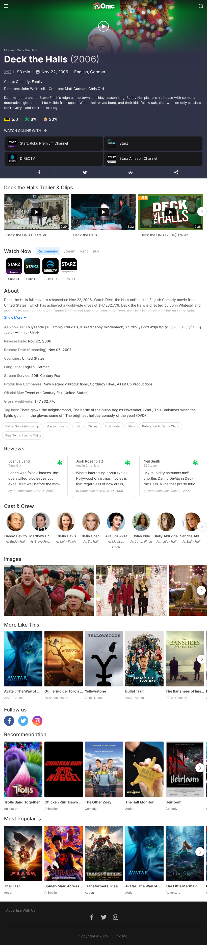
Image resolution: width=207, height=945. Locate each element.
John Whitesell (33, 88)
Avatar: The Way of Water (23, 691)
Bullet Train (135, 691)
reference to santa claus (160, 426)
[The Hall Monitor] (144, 769)
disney (93, 426)
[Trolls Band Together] (23, 769)
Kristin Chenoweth (91, 536)
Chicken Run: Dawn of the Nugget (63, 802)
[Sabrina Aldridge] (191, 521)
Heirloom (174, 802)
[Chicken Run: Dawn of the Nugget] (63, 769)
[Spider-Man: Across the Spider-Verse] (63, 853)
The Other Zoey (98, 802)
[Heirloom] (185, 769)
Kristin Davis (66, 536)
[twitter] (23, 724)
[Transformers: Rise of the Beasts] (104, 853)
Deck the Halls (27, 50)
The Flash (12, 886)
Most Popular (20, 819)
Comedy (23, 81)
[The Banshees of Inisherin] (185, 658)
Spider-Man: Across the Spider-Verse (63, 886)
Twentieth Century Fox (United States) (57, 392)
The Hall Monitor (139, 802)
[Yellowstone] (104, 658)
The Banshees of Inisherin (185, 691)
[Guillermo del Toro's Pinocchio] (63, 658)
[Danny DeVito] (15, 521)
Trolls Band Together (22, 802)
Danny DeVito (15, 536)
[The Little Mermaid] (185, 853)
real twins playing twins (23, 435)
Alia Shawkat (116, 536)
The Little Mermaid (182, 886)
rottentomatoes (23, 491)
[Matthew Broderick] (41, 521)
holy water (113, 426)
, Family (36, 81)
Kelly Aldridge (166, 536)
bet (77, 426)
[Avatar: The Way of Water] (23, 658)
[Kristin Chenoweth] (91, 521)
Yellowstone (95, 691)
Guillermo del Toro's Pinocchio (63, 691)
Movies (9, 50)
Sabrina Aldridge (191, 536)
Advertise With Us (20, 910)
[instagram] (37, 724)
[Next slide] (201, 211)
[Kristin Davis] (66, 521)
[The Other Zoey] (104, 769)
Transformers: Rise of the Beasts (104, 886)
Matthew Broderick (41, 536)
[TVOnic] (103, 6)
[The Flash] (23, 853)
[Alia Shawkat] (116, 521)
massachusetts (57, 426)
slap (131, 426)
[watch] (103, 26)
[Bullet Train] (144, 658)
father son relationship (22, 426)
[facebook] (9, 724)
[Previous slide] (7, 211)
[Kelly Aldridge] (166, 521)
